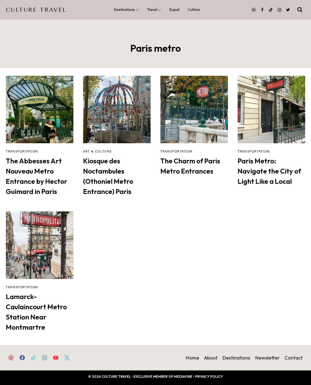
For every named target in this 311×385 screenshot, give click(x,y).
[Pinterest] (254, 10)
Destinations (236, 358)
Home (192, 358)
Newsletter (267, 358)
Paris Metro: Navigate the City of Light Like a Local (269, 171)
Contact (294, 358)
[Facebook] (262, 10)
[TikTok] (271, 10)
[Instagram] (279, 10)
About (210, 358)
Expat (174, 9)
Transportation (22, 151)
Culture (194, 9)
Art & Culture (97, 151)
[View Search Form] (299, 9)
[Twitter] (288, 10)
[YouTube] (56, 357)
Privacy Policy (209, 376)
